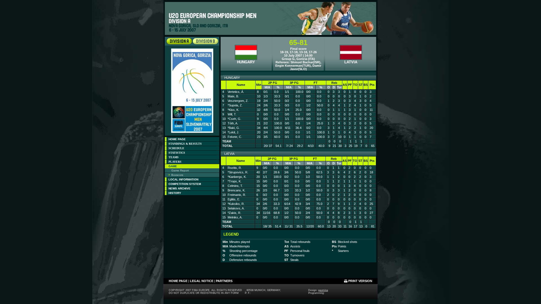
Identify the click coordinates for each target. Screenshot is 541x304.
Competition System (184, 183)
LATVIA (350, 62)
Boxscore (177, 174)
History (174, 193)
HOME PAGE (177, 139)
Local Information (183, 179)
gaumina (323, 290)
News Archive (179, 188)
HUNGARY (246, 62)
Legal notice (201, 281)
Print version (360, 281)
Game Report (180, 170)
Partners (224, 281)
